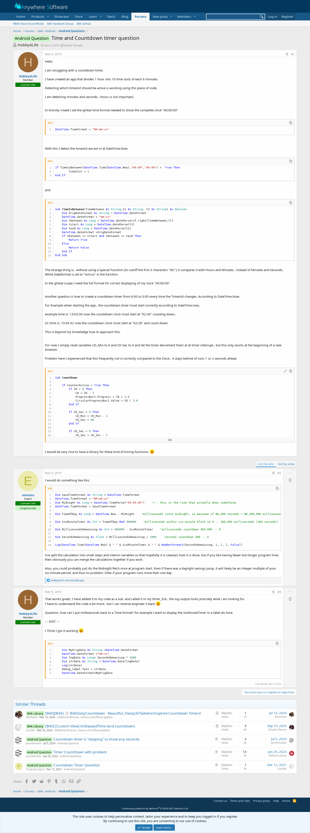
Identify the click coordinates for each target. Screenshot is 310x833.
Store (78, 16)
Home (20, 16)
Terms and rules (240, 801)
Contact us (220, 801)
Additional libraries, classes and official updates (85, 717)
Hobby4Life (28, 44)
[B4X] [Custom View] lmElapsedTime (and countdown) (90, 726)
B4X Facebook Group (60, 24)
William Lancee (278, 755)
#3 (279, 592)
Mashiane (32, 717)
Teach (111, 16)
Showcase (61, 16)
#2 (279, 473)
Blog (124, 16)
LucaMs (30, 730)
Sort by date (266, 464)
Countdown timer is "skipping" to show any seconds (96, 739)
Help (276, 801)
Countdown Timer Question (76, 765)
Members (184, 16)
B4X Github (84, 24)
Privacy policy (261, 801)
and (67, 580)
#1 (293, 54)
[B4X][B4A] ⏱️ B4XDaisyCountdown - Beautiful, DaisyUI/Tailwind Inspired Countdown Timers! (123, 713)
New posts (160, 16)
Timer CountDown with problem (80, 752)
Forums (140, 16)
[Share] (287, 54)
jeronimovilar (34, 743)
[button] (39, 16)
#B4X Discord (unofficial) (28, 24)
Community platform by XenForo (155, 808)
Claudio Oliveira (277, 729)
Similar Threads (73, 45)
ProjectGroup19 (35, 769)
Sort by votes (286, 464)
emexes (28, 495)
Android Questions (68, 743)
